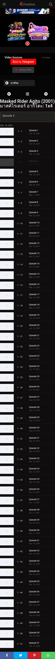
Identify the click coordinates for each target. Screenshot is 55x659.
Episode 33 (34, 458)
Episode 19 (34, 315)
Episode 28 (34, 407)
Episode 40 (34, 530)
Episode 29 (34, 417)
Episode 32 (34, 448)
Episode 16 (34, 284)
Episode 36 (34, 489)
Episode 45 (34, 581)
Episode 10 (34, 222)
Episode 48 (34, 612)
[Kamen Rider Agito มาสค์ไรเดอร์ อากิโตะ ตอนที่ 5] (46, 94)
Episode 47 (34, 602)
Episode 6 (33, 181)
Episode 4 (33, 161)
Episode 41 (34, 540)
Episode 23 (34, 356)
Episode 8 (33, 202)
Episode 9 (33, 212)
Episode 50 (34, 632)
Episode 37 (34, 499)
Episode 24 (34, 366)
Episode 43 (34, 561)
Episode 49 (34, 622)
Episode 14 (34, 263)
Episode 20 (34, 325)
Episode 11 (34, 233)
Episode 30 (34, 427)
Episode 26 (34, 386)
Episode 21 (34, 335)
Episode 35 (34, 479)
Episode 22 (34, 345)
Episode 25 (34, 376)
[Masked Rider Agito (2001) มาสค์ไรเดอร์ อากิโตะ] (27, 94)
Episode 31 (34, 438)
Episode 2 (33, 140)
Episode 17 (34, 294)
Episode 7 (33, 192)
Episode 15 (34, 274)
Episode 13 (34, 253)
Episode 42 (34, 550)
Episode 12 (34, 243)
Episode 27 (34, 397)
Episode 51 (34, 643)
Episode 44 (34, 571)
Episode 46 (34, 591)
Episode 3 (33, 151)
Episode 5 (33, 171)
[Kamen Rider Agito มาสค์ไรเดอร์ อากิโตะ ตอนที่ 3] (9, 94)
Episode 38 (34, 509)
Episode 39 (34, 520)
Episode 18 (34, 304)
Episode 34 (34, 468)
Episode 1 (33, 130)
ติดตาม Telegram (23, 61)
